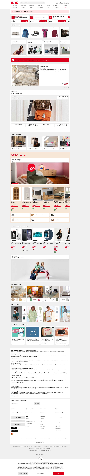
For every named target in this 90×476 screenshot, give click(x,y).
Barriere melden (18, 424)
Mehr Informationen (40, 473)
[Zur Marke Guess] (33, 125)
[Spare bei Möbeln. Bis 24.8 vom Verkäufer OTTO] (40, 171)
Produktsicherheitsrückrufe (50, 446)
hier (58, 468)
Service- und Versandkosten (46, 448)
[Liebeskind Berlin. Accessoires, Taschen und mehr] (40, 108)
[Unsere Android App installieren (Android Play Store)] (14, 431)
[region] (45, 467)
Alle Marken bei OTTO (40, 129)
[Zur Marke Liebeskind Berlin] (18, 125)
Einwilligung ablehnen (23, 473)
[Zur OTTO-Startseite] (14, 3)
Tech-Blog (42, 428)
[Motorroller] (35, 48)
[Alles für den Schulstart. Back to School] (40, 268)
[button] (15, 32)
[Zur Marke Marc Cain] (62, 125)
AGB (21, 446)
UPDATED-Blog (43, 426)
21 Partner (23, 463)
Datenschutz (26, 446)
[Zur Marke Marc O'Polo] (47, 125)
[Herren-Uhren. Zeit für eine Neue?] (51, 48)
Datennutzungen (50, 463)
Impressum (31, 446)
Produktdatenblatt (26, 250)
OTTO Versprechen (64, 446)
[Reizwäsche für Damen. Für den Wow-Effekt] (18, 48)
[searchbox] (31, 3)
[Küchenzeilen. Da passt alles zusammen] (67, 48)
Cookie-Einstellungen (16, 446)
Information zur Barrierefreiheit (39, 446)
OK (58, 473)
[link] (12, 434)
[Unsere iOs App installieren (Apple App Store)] (14, 428)
